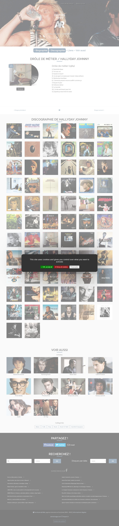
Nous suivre (81, 4)
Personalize (74, 267)
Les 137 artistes (53, 4)
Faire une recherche (67, 4)
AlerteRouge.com (39, 4)
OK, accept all (47, 267)
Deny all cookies (62, 267)
